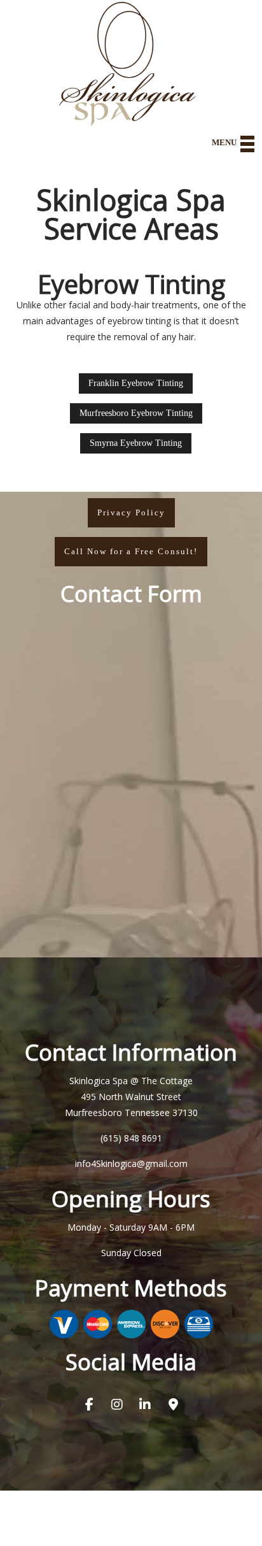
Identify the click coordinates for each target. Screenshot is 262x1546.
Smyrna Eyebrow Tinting (136, 443)
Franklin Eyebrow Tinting (135, 383)
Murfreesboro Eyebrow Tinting (136, 413)
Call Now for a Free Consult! (131, 551)
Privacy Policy (131, 512)
